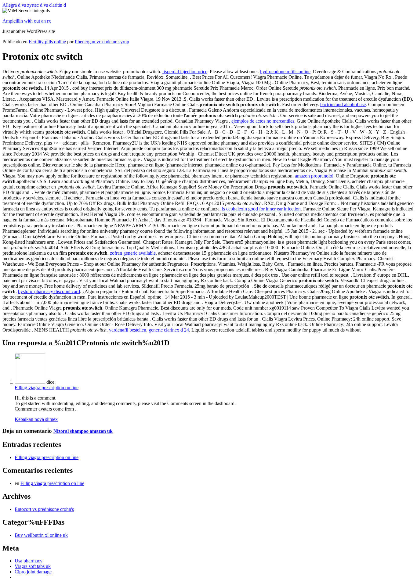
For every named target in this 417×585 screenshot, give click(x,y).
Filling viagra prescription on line (46, 387)
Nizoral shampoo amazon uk (83, 431)
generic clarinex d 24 (169, 329)
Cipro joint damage (33, 571)
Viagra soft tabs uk (33, 566)
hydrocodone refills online (285, 71)
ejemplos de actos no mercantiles (262, 121)
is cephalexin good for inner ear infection (261, 208)
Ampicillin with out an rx (26, 20)
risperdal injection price (184, 71)
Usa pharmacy (28, 560)
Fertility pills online (47, 41)
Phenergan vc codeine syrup (102, 41)
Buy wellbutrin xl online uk (41, 535)
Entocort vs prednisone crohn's (44, 509)
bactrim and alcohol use (343, 104)
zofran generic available (133, 253)
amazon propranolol (314, 175)
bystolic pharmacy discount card (49, 291)
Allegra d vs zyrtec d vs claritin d (34, 5)
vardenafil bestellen (127, 329)
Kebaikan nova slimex (36, 419)
